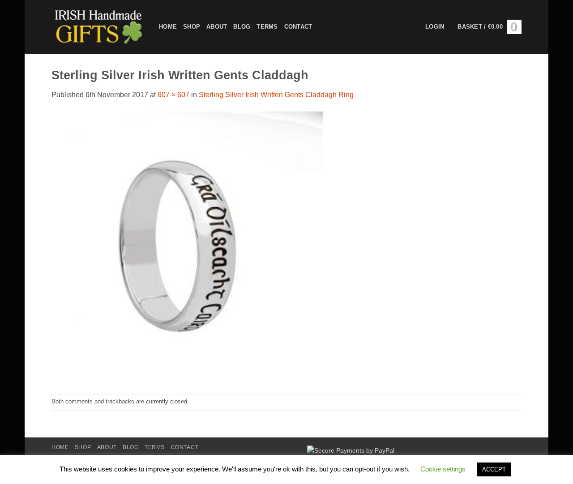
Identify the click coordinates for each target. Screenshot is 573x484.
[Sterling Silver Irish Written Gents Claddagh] (187, 246)
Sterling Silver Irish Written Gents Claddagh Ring (276, 95)
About (216, 26)
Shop (191, 26)
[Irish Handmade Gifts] (98, 27)
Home (168, 26)
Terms (267, 26)
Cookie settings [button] (443, 469)
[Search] (321, 26)
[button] (490, 27)
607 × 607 (173, 95)
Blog (241, 26)
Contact (298, 26)
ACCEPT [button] (494, 469)
